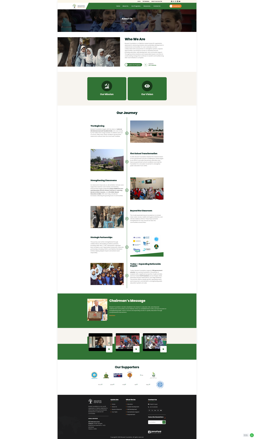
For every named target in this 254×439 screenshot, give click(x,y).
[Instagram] (175, 1)
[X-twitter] (173, 1)
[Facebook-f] (149, 410)
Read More (112, 315)
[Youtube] (179, 1)
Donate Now (176, 6)
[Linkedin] (177, 1)
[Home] (78, 6)
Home (124, 22)
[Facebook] (171, 1)
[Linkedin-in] (155, 410)
